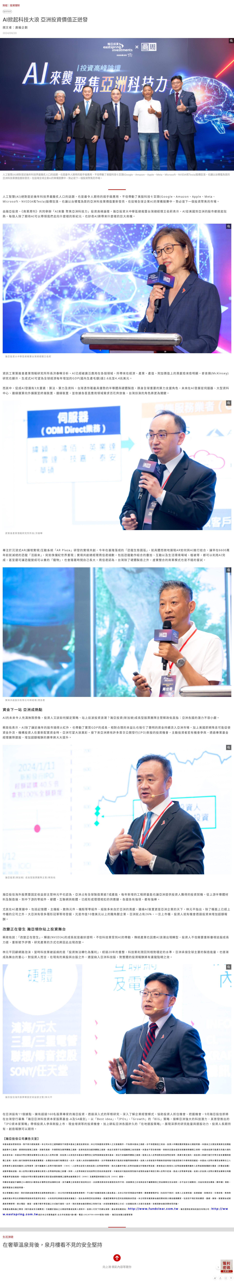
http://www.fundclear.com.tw (153, 1208)
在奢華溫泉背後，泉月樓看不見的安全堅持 (52, 1245)
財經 (5, 5)
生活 (5, 1236)
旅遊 (10, 1236)
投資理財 (15, 5)
